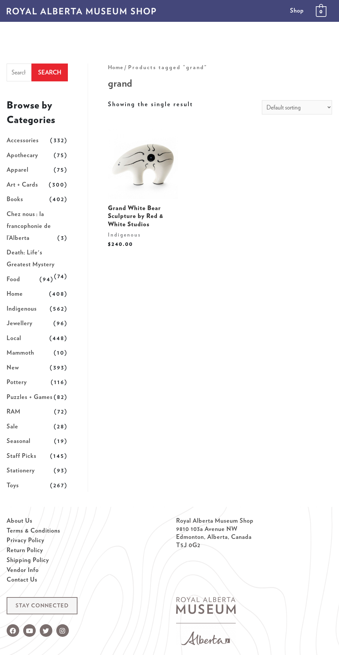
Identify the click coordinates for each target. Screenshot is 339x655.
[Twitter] (46, 630)
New (13, 367)
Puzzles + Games (30, 396)
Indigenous (22, 308)
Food (13, 279)
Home (15, 293)
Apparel (17, 169)
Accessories (23, 140)
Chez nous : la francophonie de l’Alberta (29, 225)
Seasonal (18, 440)
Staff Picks (21, 455)
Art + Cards (22, 184)
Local (14, 337)
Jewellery (19, 323)
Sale (12, 426)
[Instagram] (62, 630)
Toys (13, 485)
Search (49, 72)
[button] (42, 605)
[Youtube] (29, 630)
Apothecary (22, 155)
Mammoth (20, 352)
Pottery (17, 381)
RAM (14, 411)
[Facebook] (13, 630)
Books (15, 199)
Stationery (21, 470)
